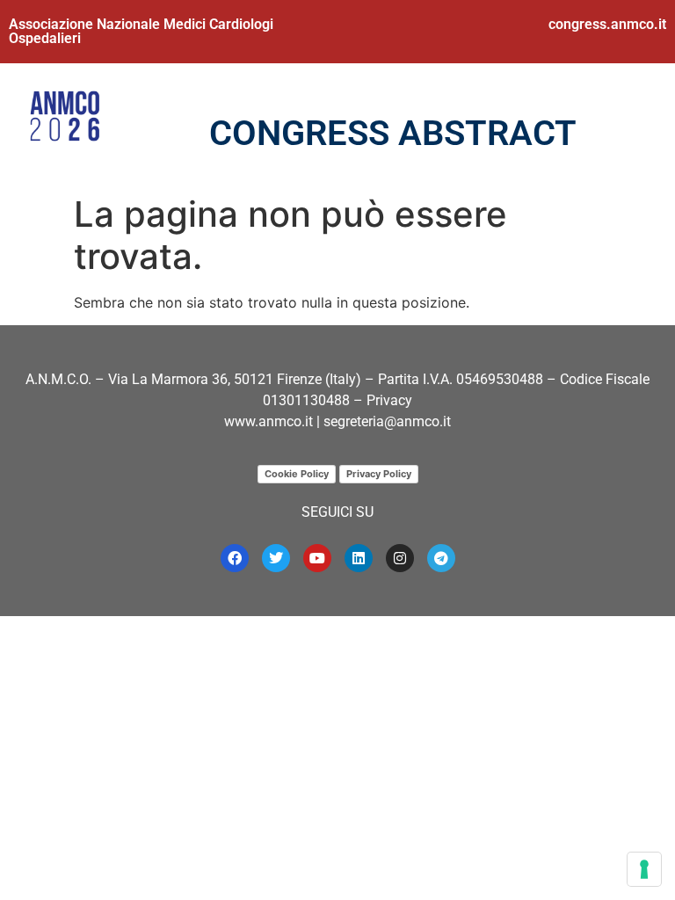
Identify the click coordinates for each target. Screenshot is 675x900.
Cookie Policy (297, 474)
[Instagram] (400, 558)
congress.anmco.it (607, 24)
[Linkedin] (359, 558)
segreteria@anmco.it (387, 421)
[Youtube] (317, 558)
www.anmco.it (268, 421)
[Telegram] (441, 558)
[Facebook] (235, 558)
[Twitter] (276, 558)
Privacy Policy (378, 474)
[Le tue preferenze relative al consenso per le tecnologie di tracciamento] (644, 869)
